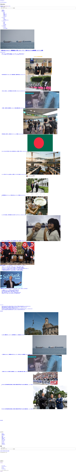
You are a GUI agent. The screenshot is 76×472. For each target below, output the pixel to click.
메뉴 (2, 471)
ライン (3, 467)
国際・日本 (3, 437)
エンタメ (3, 20)
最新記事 (3, 10)
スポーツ (4, 16)
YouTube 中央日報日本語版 (38, 56)
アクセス (4, 26)
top (0, 471)
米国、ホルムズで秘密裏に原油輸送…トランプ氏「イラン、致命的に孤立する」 (13, 53)
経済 (4, 13)
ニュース (3, 11)
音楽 (4, 22)
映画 (4, 23)
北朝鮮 (3, 438)
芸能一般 (3, 443)
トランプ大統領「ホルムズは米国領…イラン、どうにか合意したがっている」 (13, 54)
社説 (4, 18)
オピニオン (3, 17)
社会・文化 (5, 15)
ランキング (3, 444)
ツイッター (3, 465)
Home (2, 433)
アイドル (4, 24)
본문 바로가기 (2, 0)
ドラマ (4, 21)
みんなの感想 (5, 28)
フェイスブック (4, 466)
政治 (4, 12)
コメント (4, 27)
